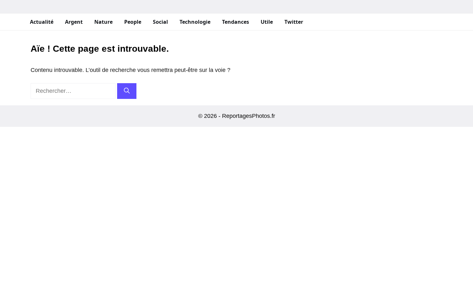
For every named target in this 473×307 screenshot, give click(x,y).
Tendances (235, 21)
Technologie (195, 21)
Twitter (293, 21)
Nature (103, 21)
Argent (74, 21)
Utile (267, 21)
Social (160, 21)
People (132, 21)
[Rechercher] (126, 91)
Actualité (41, 21)
